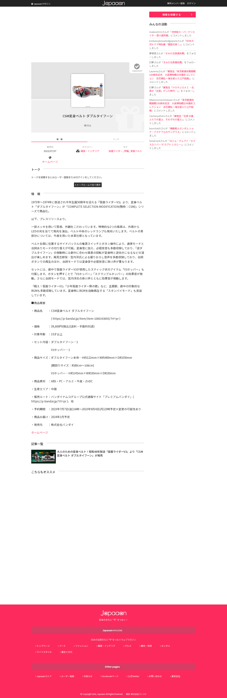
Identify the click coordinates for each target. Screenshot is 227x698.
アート (62, 645)
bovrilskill (155, 128)
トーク (116, 139)
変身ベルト (136, 151)
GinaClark (154, 140)
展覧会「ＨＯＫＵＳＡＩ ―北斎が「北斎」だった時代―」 (171, 89)
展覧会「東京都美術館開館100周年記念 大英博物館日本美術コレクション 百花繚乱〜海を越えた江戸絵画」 (172, 74)
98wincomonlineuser (161, 99)
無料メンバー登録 (176, 3)
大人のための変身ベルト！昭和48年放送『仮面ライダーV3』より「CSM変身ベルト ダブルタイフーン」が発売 (100, 453)
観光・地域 (146, 645)
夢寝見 (152, 53)
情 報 (59, 139)
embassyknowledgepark (163, 41)
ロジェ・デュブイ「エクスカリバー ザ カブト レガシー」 (172, 142)
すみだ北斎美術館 (175, 53)
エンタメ (165, 645)
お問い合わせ (155, 676)
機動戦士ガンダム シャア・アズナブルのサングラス (171, 130)
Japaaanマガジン (42, 3)
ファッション (81, 645)
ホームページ (50, 162)
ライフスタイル (44, 651)
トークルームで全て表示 (88, 184)
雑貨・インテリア (90, 151)
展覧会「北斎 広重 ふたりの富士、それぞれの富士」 (172, 117)
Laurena (153, 71)
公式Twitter (133, 676)
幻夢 (151, 62)
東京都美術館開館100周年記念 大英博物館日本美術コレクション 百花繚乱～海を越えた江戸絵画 (172, 105)
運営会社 (175, 676)
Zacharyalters (157, 116)
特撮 (126, 151)
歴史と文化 (66, 651)
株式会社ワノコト (139, 694)
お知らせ (88, 676)
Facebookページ (110, 676)
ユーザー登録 (67, 676)
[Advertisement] (87, 35)
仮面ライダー (115, 151)
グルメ (128, 645)
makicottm (155, 32)
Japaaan (113, 3)
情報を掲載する (171, 14)
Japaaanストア (44, 676)
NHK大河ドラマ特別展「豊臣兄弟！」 (171, 42)
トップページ (43, 645)
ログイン (191, 3)
